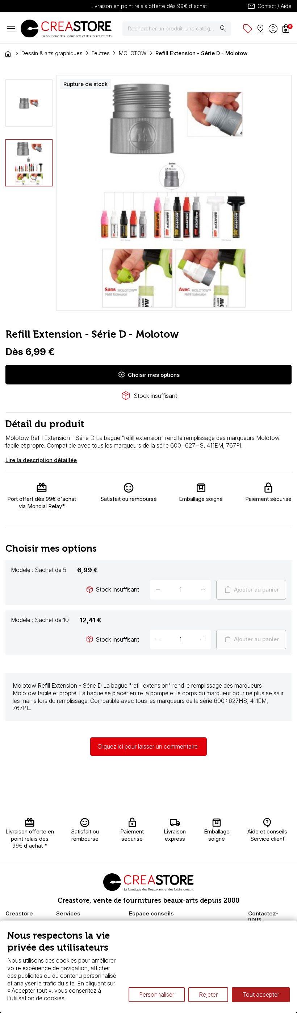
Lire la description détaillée (41, 460)
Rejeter (208, 994)
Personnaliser (156, 994)
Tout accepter (260, 994)
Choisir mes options (148, 375)
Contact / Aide (269, 6)
